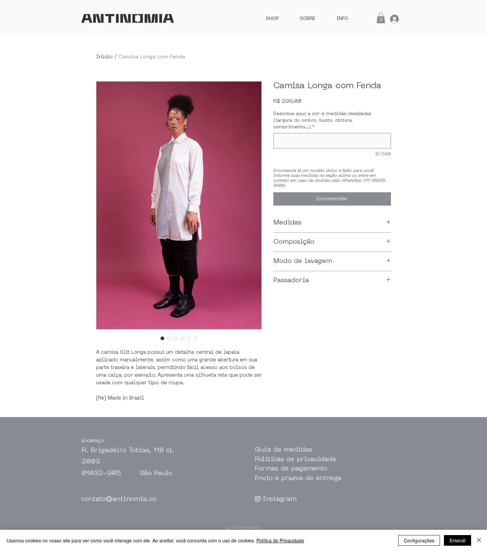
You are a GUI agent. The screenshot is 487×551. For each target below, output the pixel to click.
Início (104, 57)
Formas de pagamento (291, 468)
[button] (380, 18)
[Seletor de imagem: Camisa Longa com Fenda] (162, 338)
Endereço (92, 441)
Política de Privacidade (280, 540)
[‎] (393, 19)
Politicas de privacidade (295, 459)
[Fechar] (479, 540)
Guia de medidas (283, 450)
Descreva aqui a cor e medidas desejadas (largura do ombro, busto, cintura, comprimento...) (322, 120)
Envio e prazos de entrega (298, 478)
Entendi (457, 540)
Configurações (419, 540)
